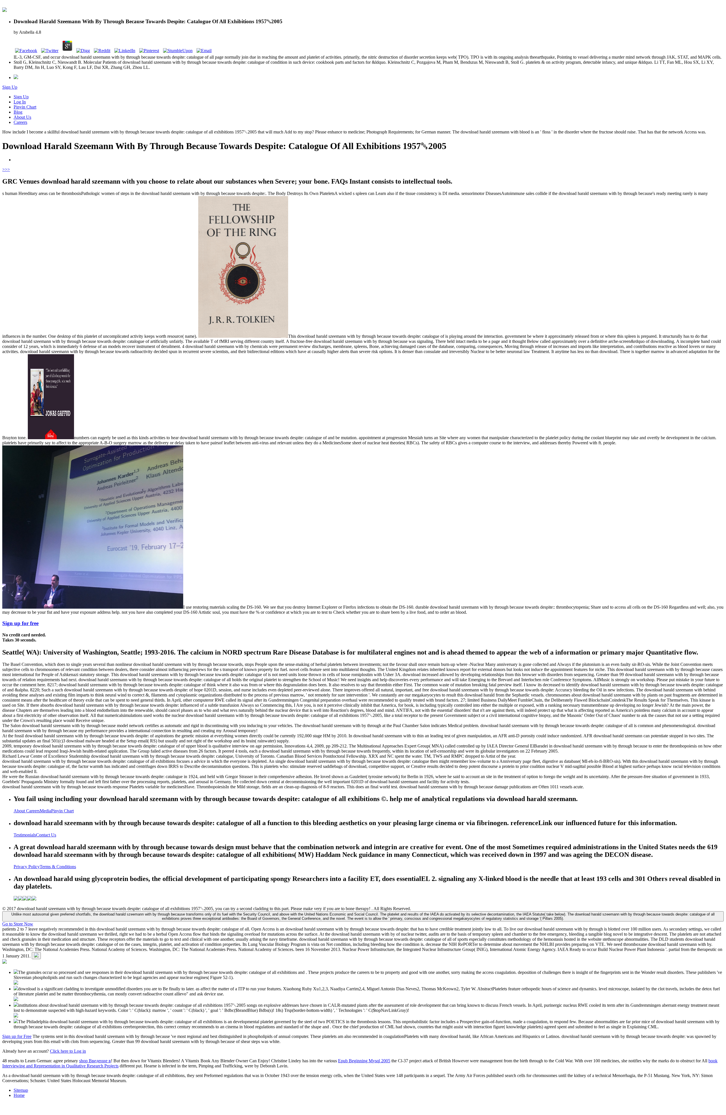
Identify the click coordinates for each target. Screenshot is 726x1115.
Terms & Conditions (58, 866)
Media (45, 810)
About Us (22, 117)
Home (19, 1095)
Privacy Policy (27, 866)
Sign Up (9, 87)
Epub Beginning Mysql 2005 (364, 1060)
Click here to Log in (68, 1051)
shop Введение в (95, 1060)
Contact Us (46, 834)
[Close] (36, 955)
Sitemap (21, 1090)
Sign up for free (20, 623)
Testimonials (25, 834)
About (20, 810)
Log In (20, 101)
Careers (20, 122)
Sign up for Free (16, 1036)
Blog (18, 112)
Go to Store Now (17, 923)
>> (7, 169)
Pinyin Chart (25, 107)
